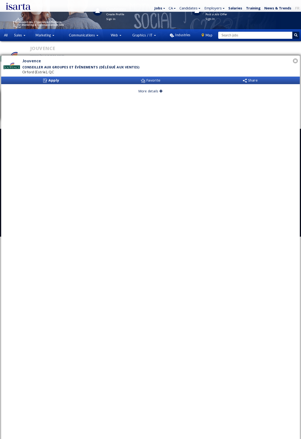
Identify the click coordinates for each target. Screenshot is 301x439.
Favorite (153, 80)
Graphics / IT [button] (143, 35)
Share (252, 80)
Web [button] (115, 35)
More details (148, 91)
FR (297, 8)
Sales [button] (18, 35)
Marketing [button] (44, 35)
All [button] (6, 35)
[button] (159, 8)
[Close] (296, 61)
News (277, 8)
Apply (53, 80)
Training (253, 8)
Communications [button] (82, 35)
